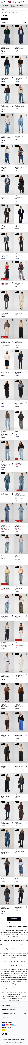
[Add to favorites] (12, 26)
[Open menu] (1, 2)
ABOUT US (5, 1018)
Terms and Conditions (18, 1039)
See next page (14, 919)
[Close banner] (26, 6)
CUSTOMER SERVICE (8, 1005)
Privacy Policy (7, 1039)
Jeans (17, 12)
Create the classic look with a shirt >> (14, 961)
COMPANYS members (8, 1014)
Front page (3, 12)
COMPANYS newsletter (9, 1009)
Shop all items (11, 12)
